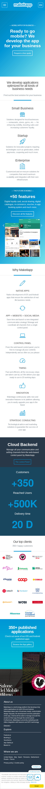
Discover (7, 725)
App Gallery (8, 742)
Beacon (6, 745)
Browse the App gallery (22, 644)
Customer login (35, 772)
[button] (3, 225)
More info (33, 782)
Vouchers (7, 740)
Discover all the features (22, 214)
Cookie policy (19, 763)
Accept (37, 786)
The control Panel (22, 462)
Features (7, 735)
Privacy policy (8, 763)
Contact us (36, 767)
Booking (6, 737)
